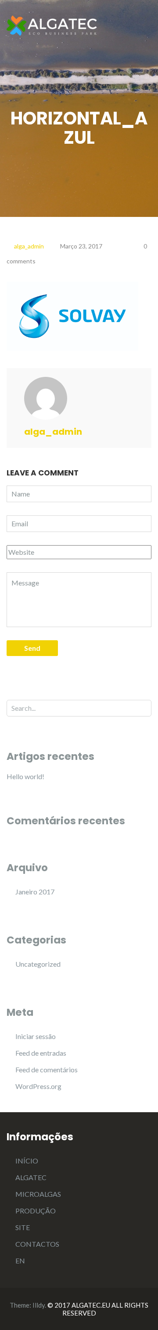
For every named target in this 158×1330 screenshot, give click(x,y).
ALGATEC (31, 1177)
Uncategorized (38, 964)
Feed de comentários (46, 1069)
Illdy (38, 1305)
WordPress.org (38, 1086)
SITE (22, 1227)
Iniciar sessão (35, 1036)
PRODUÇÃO (35, 1210)
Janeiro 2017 (34, 891)
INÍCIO (26, 1160)
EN (20, 1260)
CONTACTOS (37, 1244)
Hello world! (25, 776)
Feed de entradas (40, 1053)
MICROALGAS (38, 1194)
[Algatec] (53, 25)
